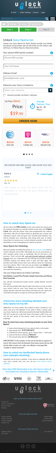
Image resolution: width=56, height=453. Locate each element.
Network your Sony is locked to (18, 85)
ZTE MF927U (48, 431)
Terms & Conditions (7, 404)
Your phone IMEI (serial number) (18, 53)
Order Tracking (25, 12)
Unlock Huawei (6, 416)
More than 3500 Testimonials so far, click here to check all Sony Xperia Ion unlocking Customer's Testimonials (27, 370)
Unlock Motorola (47, 420)
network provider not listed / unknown (22, 95)
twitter (28, 446)
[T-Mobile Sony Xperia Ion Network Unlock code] (28, 134)
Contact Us (5, 401)
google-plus (33, 446)
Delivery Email (10, 73)
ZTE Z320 (4, 433)
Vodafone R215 (6, 431)
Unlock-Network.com (28, 389)
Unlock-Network (28, 5)
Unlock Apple (47, 174)
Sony (24, 24)
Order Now (28, 120)
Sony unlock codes (39, 250)
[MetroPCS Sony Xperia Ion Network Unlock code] (46, 134)
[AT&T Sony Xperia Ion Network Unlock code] (10, 134)
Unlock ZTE (5, 423)
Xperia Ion (35, 24)
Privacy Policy (6, 406)
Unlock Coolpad (6, 420)
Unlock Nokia (48, 418)
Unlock (13, 24)
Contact (36, 12)
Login (43, 12)
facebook (23, 446)
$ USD (13, 12)
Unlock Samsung (6, 418)
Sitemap (4, 408)
